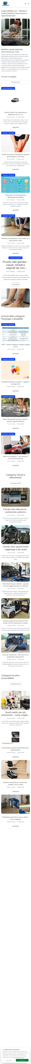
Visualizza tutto (15, 82)
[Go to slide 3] (27, 43)
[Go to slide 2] (26, 43)
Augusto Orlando (11, 386)
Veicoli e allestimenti (8, 88)
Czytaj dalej (15, 284)
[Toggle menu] (28, 3)
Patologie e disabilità (10, 32)
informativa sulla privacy (19, 1057)
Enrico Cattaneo (11, 199)
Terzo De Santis (7, 40)
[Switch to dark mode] (25, 3)
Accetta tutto (22, 1060)
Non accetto (9, 1060)
